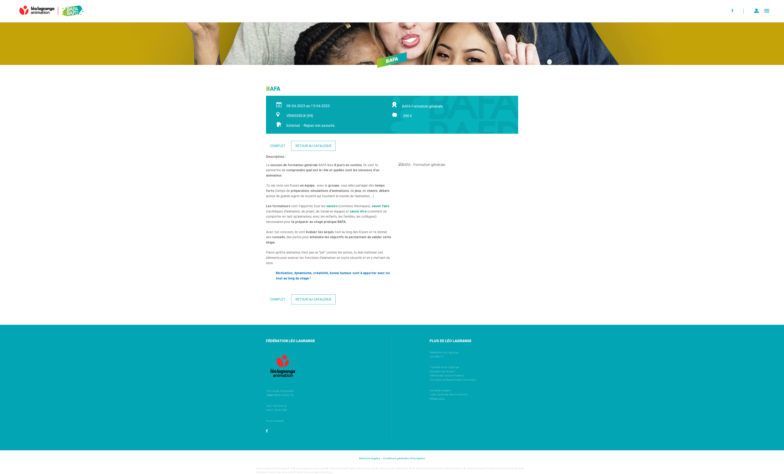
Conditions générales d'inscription (404, 458)
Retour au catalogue (313, 146)
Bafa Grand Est (403, 468)
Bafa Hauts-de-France (428, 468)
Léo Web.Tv (436, 356)
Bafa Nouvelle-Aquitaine (502, 468)
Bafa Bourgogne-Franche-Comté (308, 468)
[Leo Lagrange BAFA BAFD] (44, 19)
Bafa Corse (385, 468)
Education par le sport (442, 371)
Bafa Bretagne (337, 468)
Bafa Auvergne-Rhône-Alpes (271, 468)
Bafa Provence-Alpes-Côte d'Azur (315, 472)
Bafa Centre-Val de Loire (362, 468)
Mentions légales (369, 458)
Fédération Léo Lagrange (444, 352)
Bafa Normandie (476, 468)
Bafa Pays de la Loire (281, 472)
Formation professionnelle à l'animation (453, 379)
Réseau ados (437, 398)
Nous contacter (275, 420)
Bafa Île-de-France (453, 468)
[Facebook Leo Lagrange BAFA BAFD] (732, 11)
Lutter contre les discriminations (449, 394)
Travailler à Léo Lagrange (444, 367)
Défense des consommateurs (447, 375)
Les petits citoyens (440, 390)
